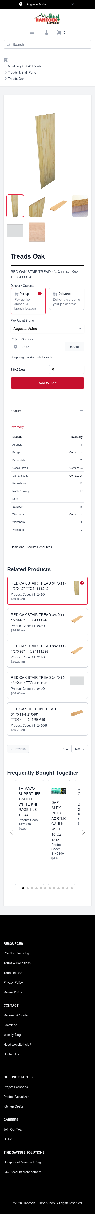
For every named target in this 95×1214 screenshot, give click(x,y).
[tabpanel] (47, 149)
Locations (10, 1025)
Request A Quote (16, 1015)
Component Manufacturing (22, 1162)
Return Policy (13, 992)
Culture (9, 1139)
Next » (79, 748)
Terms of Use (13, 972)
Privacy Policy (13, 982)
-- (5, 1064)
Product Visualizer (16, 1096)
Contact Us (76, 452)
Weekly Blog (12, 1034)
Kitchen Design (14, 1106)
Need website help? (17, 1044)
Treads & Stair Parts (22, 72)
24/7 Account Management (22, 1172)
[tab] (15, 206)
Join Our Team (14, 1129)
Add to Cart (47, 382)
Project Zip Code (22, 339)
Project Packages (16, 1087)
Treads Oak (16, 78)
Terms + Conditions (17, 963)
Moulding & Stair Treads (25, 66)
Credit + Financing (16, 953)
